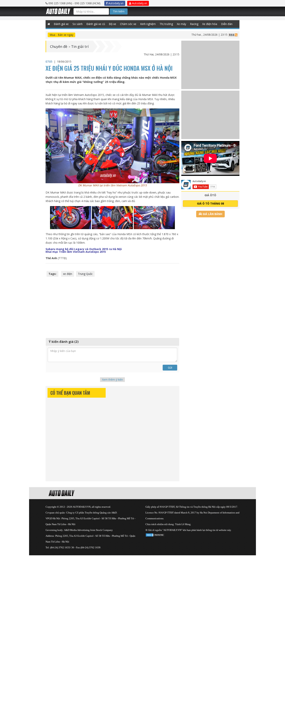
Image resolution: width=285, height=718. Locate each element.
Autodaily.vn (116, 3)
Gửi (170, 367)
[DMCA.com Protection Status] (155, 534)
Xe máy (181, 24)
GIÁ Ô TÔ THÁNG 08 (210, 203)
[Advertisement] (112, 307)
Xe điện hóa (209, 24)
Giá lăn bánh (212, 214)
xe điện (67, 274)
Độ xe (112, 24)
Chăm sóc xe (128, 24)
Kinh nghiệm (148, 24)
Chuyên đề (58, 46)
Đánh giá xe (61, 24)
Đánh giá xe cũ (95, 24)
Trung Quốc (85, 274)
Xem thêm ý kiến (112, 379)
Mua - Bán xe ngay (61, 35)
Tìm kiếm (118, 11)
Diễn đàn (226, 24)
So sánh (78, 24)
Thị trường (166, 24)
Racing (194, 24)
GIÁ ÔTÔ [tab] (210, 195)
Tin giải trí (80, 46)
